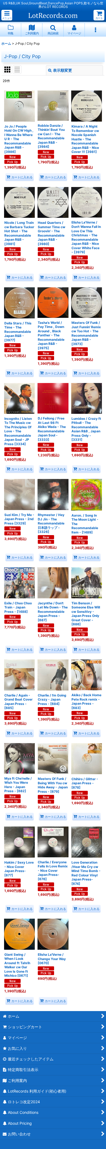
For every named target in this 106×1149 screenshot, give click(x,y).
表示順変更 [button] (62, 70)
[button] (6, 15)
